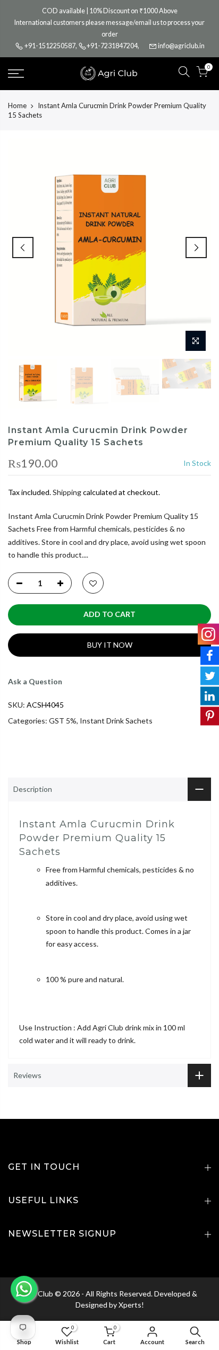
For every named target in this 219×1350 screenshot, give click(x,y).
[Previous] (22, 247)
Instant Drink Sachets (116, 720)
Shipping (67, 492)
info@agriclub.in (181, 46)
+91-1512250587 (49, 46)
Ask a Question (35, 681)
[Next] (196, 247)
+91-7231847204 (112, 46)
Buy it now (109, 644)
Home (17, 105)
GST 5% (63, 720)
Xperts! (131, 1304)
